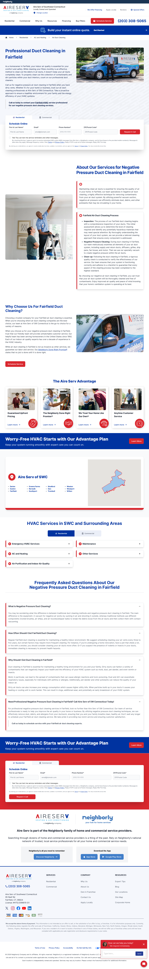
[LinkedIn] (29, 908)
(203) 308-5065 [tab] (132, 21)
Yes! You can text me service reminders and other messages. (35, 138)
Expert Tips (120, 881)
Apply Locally (87, 902)
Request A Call (130, 132)
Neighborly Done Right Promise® (52, 349)
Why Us (84, 881)
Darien (12, 486)
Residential (20, 117)
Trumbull (51, 491)
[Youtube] (24, 908)
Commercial (47, 117)
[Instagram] (13, 908)
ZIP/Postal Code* (90, 127)
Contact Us (86, 897)
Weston (70, 486)
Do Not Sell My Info (84, 948)
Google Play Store (113, 857)
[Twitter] (7, 908)
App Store (90, 857)
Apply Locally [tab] (111, 10)
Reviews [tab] (123, 10)
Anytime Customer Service (123, 415)
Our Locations (121, 892)
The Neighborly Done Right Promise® (56, 415)
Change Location (42, 13)
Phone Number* (65, 127)
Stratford (51, 486)
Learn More (136, 441)
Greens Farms (34, 486)
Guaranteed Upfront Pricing (18, 415)
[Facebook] (18, 908)
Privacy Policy (59, 142)
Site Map (119, 897)
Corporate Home (122, 902)
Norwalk (32, 489)
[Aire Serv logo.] (16, 10)
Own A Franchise (88, 892)
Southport (33, 491)
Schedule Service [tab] (104, 21)
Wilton (69, 491)
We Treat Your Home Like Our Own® (91, 415)
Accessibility (68, 948)
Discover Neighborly (45, 857)
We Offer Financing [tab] (94, 10)
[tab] (38, 21)
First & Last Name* (16, 127)
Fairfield (13, 491)
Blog (117, 887)
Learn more (13, 425)
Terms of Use (40, 948)
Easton (13, 489)
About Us (85, 887)
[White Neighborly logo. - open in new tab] (7, 2)
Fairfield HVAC (41, 102)
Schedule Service (15, 364)
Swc (49, 489)
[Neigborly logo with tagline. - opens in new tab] (97, 819)
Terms (50, 142)
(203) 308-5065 (19, 886)
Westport (70, 489)
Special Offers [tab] (138, 10)
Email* (36, 127)
